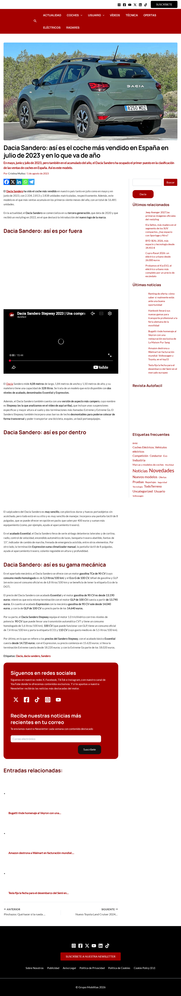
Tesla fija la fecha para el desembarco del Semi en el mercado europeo (162, 369)
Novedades (161, 470)
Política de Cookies (119, 968)
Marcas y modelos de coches (148, 464)
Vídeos (115, 15)
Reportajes (150, 482)
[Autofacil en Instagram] (47, 701)
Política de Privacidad (92, 968)
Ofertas (150, 15)
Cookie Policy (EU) (144, 968)
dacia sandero (32, 655)
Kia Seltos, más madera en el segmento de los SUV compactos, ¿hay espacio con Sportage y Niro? (160, 230)
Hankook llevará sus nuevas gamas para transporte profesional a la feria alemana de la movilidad (162, 318)
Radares (73, 27)
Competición (140, 455)
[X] (13, 182)
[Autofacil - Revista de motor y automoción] (17, 21)
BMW (135, 443)
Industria (139, 460)
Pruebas (138, 482)
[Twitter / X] (135, 4)
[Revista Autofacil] (155, 406)
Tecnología (138, 487)
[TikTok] (145, 4)
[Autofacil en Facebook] (26, 701)
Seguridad (162, 482)
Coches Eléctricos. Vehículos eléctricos (150, 449)
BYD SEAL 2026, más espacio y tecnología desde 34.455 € (159, 244)
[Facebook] (124, 4)
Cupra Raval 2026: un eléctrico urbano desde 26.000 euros (158, 257)
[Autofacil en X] (16, 701)
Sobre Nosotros (35, 968)
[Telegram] (31, 182)
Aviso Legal (69, 968)
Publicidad (53, 968)
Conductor (156, 455)
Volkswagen (138, 496)
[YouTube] (129, 4)
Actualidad (52, 15)
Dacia (9, 383)
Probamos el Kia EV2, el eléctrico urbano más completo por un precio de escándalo (159, 271)
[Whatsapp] (25, 182)
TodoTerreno (153, 486)
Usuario (94, 15)
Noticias (140, 470)
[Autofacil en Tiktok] (37, 701)
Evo (165, 455)
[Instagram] (119, 4)
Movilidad (169, 465)
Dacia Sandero (14, 191)
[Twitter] (87, 945)
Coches (73, 15)
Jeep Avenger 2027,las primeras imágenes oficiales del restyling (160, 216)
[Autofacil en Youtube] (58, 701)
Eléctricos (52, 27)
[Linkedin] (140, 4)
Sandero (46, 655)
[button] (164, 4)
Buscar (171, 182)
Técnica (132, 15)
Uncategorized (143, 491)
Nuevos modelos (145, 477)
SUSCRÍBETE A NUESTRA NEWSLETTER (90, 956)
